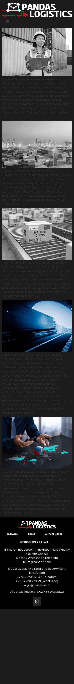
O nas (31, 534)
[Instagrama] (37, 601)
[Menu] (7, 21)
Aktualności (53, 534)
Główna (12, 534)
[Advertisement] (37, 646)
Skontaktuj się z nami (34, 542)
